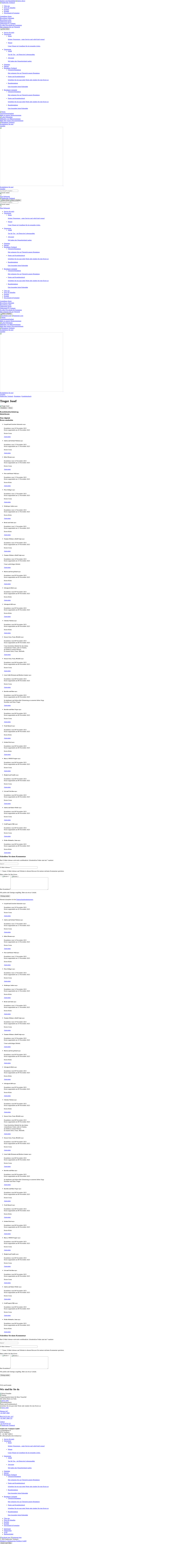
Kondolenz (4, 408)
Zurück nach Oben (6, 1543)
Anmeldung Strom (6, 16)
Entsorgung (7, 49)
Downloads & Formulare (11, 13)
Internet (6, 66)
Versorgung (7, 34)
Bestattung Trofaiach (10, 68)
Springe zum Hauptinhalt (8, 1)
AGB (5, 1532)
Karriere (6, 9)
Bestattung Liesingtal (10, 90)
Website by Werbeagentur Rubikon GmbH (13, 1541)
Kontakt (6, 11)
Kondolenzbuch (26, 396)
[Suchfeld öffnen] (1, 195)
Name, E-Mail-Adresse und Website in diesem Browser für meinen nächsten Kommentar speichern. (33, 871)
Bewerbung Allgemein (7, 18)
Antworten (7, 437)
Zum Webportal (5, 196)
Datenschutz (8, 1530)
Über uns (7, 6)
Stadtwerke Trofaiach (6, 396)
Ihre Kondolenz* (5, 889)
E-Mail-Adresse (5, 867)
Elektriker (7, 64)
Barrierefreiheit (8, 1534)
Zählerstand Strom (5, 22)
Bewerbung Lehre (5, 20)
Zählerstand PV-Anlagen (7, 23)
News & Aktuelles (9, 8)
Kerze (10, 408)
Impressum (7, 1529)
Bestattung (17, 396)
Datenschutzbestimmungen (24, 899)
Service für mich (9, 32)
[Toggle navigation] (10, 200)
